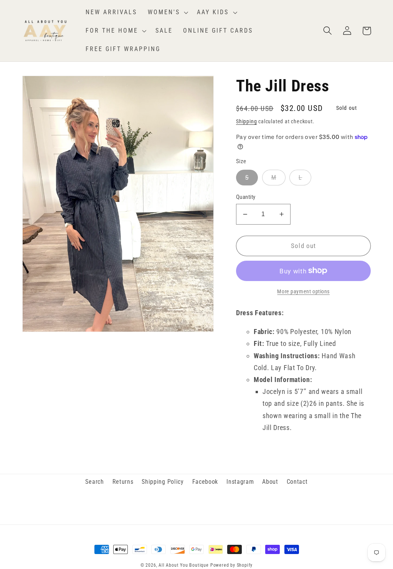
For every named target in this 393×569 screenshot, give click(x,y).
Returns (123, 481)
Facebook (205, 481)
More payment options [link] (303, 291)
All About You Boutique (184, 565)
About (270, 481)
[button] (167, 12)
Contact (297, 481)
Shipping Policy (162, 481)
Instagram (240, 481)
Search (94, 481)
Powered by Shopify (231, 565)
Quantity (246, 197)
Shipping (246, 121)
